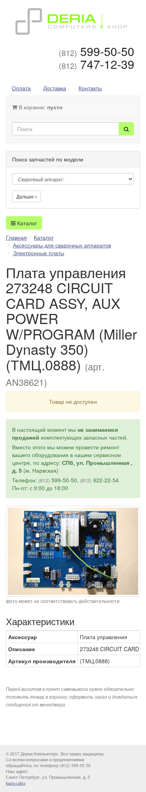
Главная (16, 237)
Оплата (21, 88)
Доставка (54, 88)
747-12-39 (96, 64)
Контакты (90, 88)
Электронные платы (38, 253)
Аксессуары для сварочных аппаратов (62, 245)
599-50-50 (96, 51)
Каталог (26, 223)
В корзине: (40, 107)
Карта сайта (15, 783)
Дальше (25, 196)
